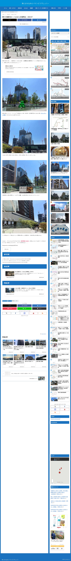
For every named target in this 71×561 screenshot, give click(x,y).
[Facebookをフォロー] (15, 313)
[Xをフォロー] (6, 313)
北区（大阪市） (16, 300)
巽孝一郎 (59, 494)
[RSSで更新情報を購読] (42, 313)
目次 (5, 249)
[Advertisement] (24, 324)
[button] (39, 308)
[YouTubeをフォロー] (33, 313)
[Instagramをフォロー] (24, 313)
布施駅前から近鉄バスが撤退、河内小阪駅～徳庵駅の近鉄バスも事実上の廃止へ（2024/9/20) (59, 492)
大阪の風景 (5, 300)
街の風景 (10, 300)
